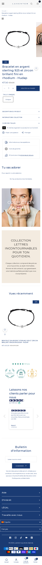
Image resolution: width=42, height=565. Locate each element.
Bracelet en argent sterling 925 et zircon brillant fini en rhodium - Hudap (20, 341)
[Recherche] (31, 3)
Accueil (4, 11)
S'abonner (20, 466)
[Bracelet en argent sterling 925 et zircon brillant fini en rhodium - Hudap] (21, 318)
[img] (22, 400)
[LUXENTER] (20, 3)
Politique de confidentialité (21, 478)
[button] (36, 68)
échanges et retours (26, 155)
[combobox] (21, 522)
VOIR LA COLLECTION (20, 216)
